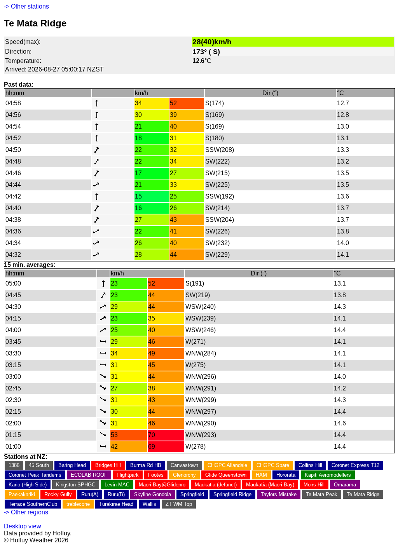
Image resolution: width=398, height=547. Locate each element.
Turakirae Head (116, 504)
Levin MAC (117, 485)
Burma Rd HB (145, 465)
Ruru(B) (116, 494)
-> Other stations (26, 6)
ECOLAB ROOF (89, 475)
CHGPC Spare (273, 465)
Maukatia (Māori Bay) (270, 485)
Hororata (285, 475)
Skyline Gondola (152, 494)
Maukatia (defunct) (216, 485)
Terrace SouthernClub (33, 504)
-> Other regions (26, 512)
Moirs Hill (314, 485)
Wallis (149, 504)
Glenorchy (184, 475)
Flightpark (128, 475)
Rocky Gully (58, 494)
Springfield (192, 494)
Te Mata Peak (321, 494)
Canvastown (184, 465)
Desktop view (22, 526)
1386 (14, 465)
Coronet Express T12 (355, 465)
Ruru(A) (89, 494)
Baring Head (72, 465)
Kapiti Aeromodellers (328, 475)
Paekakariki (22, 494)
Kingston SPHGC (75, 485)
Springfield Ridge (232, 494)
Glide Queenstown (225, 475)
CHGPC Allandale (227, 465)
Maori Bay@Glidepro (162, 485)
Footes (156, 475)
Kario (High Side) (28, 485)
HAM (261, 475)
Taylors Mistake (279, 494)
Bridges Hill (108, 465)
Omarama (345, 485)
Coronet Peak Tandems (35, 475)
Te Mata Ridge (363, 494)
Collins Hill (310, 465)
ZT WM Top (179, 504)
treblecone (78, 504)
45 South (39, 465)
